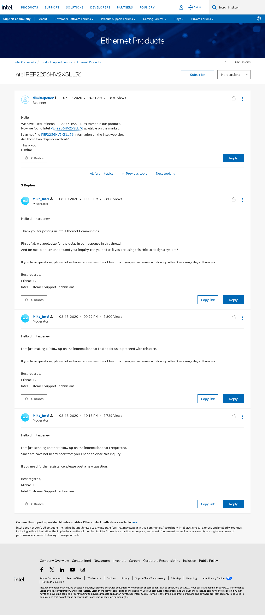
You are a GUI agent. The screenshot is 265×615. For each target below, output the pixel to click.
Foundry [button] (147, 7)
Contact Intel (81, 560)
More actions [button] (230, 74)
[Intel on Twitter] (51, 570)
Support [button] (52, 7)
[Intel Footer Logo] (19, 578)
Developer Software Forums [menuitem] (72, 18)
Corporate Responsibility (161, 560)
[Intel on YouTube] (72, 570)
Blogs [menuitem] (177, 18)
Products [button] (29, 7)
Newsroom (102, 560)
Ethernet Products (89, 62)
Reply (233, 158)
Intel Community (25, 62)
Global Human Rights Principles (158, 594)
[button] (242, 98)
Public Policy (208, 560)
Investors (119, 560)
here (134, 522)
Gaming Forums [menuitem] (153, 18)
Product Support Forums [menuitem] (117, 18)
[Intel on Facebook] (41, 570)
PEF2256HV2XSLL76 (67, 128)
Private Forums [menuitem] (201, 18)
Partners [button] (125, 7)
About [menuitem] (43, 18)
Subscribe (197, 74)
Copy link (208, 299)
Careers (134, 560)
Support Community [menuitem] (16, 18)
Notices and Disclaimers (181, 590)
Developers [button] (100, 7)
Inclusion (189, 560)
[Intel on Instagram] (82, 570)
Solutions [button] (75, 7)
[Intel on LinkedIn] (62, 570)
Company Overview (54, 560)
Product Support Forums (56, 62)
